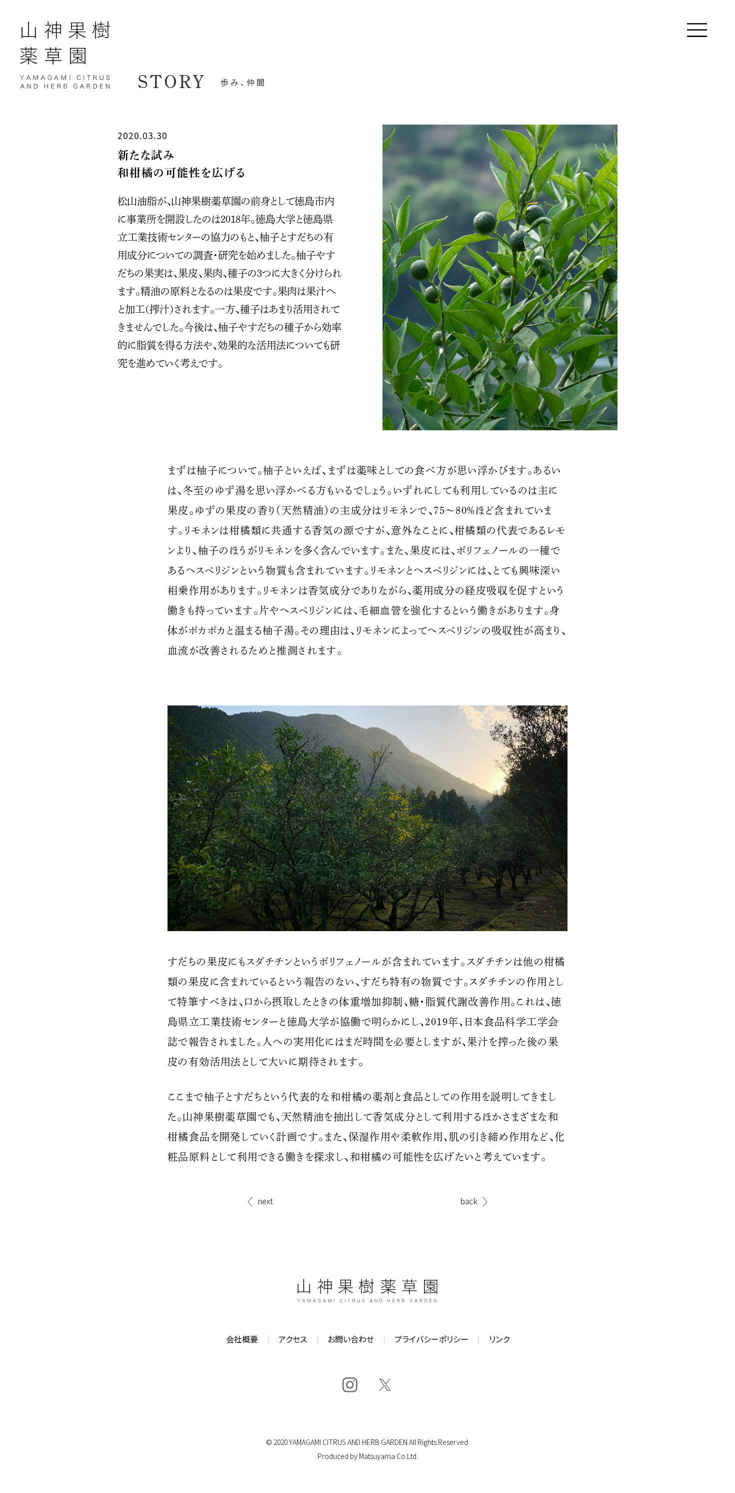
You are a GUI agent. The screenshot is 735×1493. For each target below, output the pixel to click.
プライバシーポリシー (431, 1340)
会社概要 (242, 1340)
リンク (499, 1340)
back (469, 1202)
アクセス (292, 1340)
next (265, 1202)
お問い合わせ (351, 1340)
